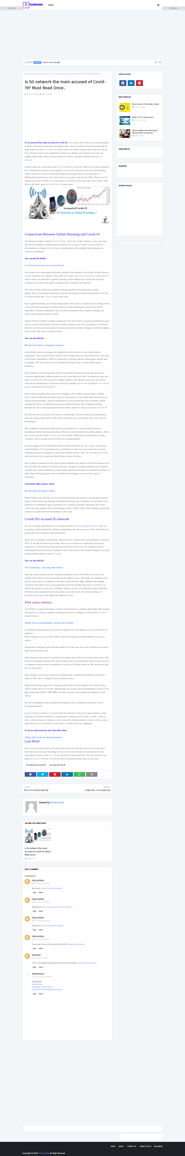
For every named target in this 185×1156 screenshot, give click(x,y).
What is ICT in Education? (143, 117)
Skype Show (37, 984)
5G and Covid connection (51, 888)
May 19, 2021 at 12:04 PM (40, 902)
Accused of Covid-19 (57, 765)
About (121, 1146)
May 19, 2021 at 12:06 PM (40, 921)
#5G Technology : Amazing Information (44, 567)
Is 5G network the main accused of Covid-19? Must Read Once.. (37, 851)
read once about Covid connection (56, 907)
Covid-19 (62, 167)
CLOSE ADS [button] (11, 8)
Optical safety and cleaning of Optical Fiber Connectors (144, 131)
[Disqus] (67, 1083)
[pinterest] (139, 83)
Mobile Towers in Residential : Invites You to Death (49, 623)
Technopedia (43, 1153)
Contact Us (131, 1146)
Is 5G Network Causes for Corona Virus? (44, 265)
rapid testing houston (87, 963)
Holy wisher (38, 880)
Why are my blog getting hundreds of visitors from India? (94, 62)
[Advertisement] (92, 35)
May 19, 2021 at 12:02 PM (40, 883)
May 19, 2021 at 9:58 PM (40, 939)
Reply (34, 892)
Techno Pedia (32, 94)
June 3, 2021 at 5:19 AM (40, 958)
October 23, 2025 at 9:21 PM (41, 977)
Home (27, 74)
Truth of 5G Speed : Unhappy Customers (45, 345)
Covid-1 (102, 407)
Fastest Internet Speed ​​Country (40, 491)
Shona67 (36, 955)
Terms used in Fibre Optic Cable (145, 104)
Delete (41, 892)
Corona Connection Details (51, 926)
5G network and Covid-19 (40, 74)
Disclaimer (158, 1146)
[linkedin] (131, 83)
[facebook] (122, 83)
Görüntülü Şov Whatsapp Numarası (47, 989)
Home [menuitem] (51, 5)
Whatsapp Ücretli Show (42, 987)
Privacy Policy (145, 1146)
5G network (50, 149)
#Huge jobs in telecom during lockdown (43, 737)
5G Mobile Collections (75, 944)
